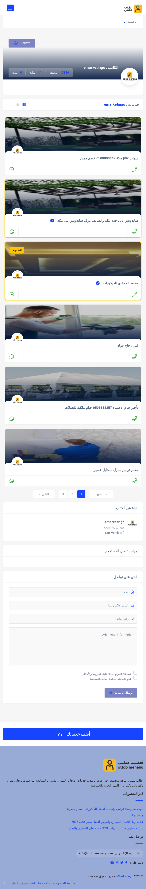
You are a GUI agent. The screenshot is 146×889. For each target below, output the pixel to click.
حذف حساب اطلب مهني (35, 883)
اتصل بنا (13, 883)
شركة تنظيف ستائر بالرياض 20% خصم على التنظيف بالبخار (106, 828)
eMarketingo (124, 876)
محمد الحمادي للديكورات (120, 283)
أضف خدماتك (78, 734)
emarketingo (114, 522)
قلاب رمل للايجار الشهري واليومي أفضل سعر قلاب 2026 (107, 822)
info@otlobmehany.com (96, 853)
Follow (25, 43)
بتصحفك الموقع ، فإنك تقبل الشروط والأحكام (107, 673)
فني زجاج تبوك (127, 345)
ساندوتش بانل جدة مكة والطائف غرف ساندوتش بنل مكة (97, 220)
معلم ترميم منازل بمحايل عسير (116, 470)
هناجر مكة (136, 815)
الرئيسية (132, 21)
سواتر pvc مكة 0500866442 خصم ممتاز (109, 158)
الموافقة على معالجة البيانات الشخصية (111, 678)
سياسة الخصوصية (64, 883)
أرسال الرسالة (124, 692)
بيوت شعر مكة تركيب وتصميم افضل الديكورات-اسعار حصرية (105, 809)
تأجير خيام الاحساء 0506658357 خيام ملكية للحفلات (101, 408)
